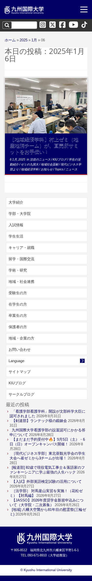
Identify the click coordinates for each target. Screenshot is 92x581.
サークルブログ (21, 394)
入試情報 (16, 225)
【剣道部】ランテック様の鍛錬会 (39, 421)
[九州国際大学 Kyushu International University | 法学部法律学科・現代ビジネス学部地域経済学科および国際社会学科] (24, 10)
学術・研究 (18, 270)
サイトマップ (20, 372)
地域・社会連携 (21, 281)
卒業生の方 (18, 315)
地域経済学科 (30, 169)
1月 (34, 40)
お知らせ (47, 169)
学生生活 (16, 236)
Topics (59, 169)
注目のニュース (40, 159)
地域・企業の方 (21, 338)
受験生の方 (18, 293)
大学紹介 (16, 202)
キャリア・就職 (21, 247)
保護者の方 (18, 327)
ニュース (71, 169)
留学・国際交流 (21, 259)
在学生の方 (18, 304)
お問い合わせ (20, 349)
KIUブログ (60, 159)
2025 (23, 40)
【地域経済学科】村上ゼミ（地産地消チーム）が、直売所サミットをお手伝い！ (44, 145)
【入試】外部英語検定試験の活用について (47, 481)
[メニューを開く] (84, 10)
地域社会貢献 (50, 164)
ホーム (10, 40)
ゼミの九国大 (30, 164)
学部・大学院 (20, 213)
